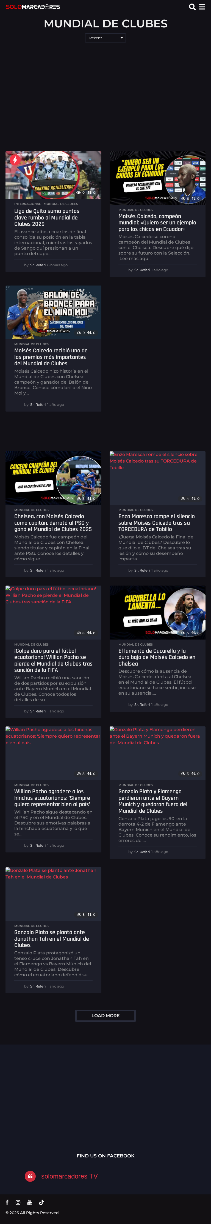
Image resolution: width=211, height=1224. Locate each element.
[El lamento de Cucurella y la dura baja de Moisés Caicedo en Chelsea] (158, 612)
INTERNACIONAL (27, 204)
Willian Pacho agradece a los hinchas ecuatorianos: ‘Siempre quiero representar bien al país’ (52, 798)
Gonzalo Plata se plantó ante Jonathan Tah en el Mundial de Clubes (51, 939)
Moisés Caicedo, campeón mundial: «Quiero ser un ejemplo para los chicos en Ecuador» (157, 223)
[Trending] (15, 160)
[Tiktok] (41, 1202)
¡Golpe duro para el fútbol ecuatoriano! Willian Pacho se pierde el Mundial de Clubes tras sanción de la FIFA (53, 660)
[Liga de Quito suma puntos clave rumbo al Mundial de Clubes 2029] (53, 175)
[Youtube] (29, 1202)
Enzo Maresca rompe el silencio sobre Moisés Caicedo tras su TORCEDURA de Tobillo (156, 523)
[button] (192, 6)
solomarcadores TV (69, 1176)
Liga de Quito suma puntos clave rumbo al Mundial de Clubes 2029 (46, 217)
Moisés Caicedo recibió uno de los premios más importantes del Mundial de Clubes (51, 357)
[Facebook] (7, 1202)
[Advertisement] (105, 99)
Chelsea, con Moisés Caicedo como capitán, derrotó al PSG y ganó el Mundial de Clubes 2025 (53, 523)
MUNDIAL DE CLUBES (61, 204)
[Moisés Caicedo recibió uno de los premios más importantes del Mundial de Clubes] (53, 312)
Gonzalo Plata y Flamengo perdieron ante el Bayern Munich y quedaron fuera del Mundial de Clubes (152, 801)
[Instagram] (18, 1202)
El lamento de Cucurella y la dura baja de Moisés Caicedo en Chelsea (156, 657)
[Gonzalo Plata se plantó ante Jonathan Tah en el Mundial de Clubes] (53, 894)
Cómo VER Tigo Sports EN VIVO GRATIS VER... (33, 1093)
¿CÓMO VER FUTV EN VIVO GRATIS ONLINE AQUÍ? (143, 1096)
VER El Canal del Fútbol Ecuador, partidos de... (88, 1093)
